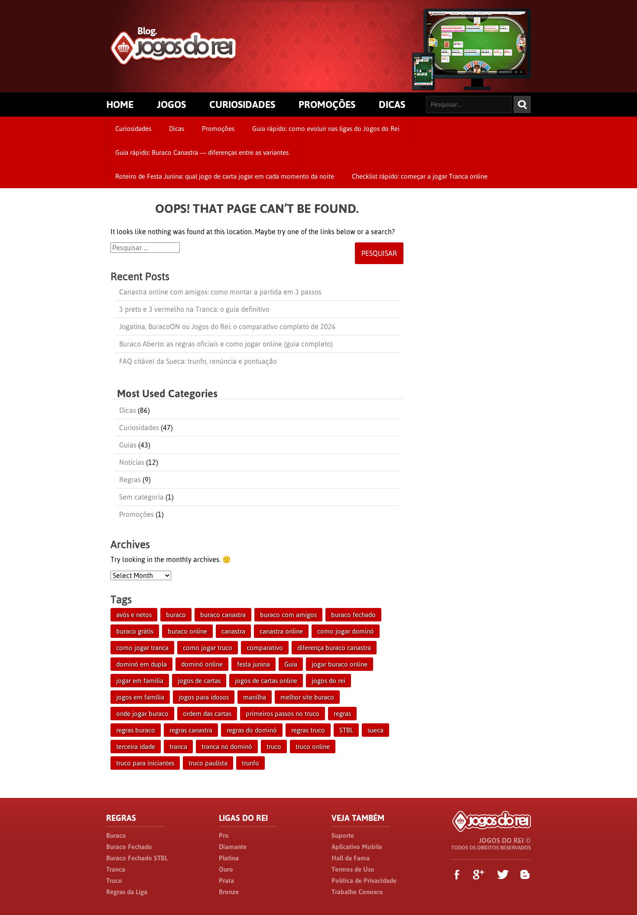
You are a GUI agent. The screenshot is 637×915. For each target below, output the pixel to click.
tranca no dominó (227, 746)
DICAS (392, 104)
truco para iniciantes (145, 763)
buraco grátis (134, 631)
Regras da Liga (126, 891)
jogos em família (140, 697)
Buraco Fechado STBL (137, 858)
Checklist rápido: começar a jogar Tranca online (420, 176)
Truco (114, 880)
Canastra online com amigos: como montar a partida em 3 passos (220, 292)
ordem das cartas (207, 713)
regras (342, 713)
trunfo (250, 763)
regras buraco (135, 730)
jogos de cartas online (266, 680)
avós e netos (134, 614)
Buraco (116, 835)
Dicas (176, 128)
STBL (346, 730)
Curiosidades (133, 128)
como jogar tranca (142, 647)
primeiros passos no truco (282, 713)
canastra (233, 631)
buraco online (187, 631)
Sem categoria (141, 497)
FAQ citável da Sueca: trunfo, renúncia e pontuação (198, 361)
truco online (313, 746)
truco (273, 746)
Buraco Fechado (129, 846)
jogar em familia (139, 680)
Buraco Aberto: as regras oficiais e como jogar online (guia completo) (226, 344)
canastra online (281, 631)
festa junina (253, 664)
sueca (375, 730)
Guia (290, 664)
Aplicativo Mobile (357, 846)
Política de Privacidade (364, 880)
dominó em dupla (141, 664)
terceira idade (135, 746)
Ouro (226, 869)
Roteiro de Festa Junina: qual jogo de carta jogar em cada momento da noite (224, 176)
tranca (178, 746)
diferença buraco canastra (334, 647)
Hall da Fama (351, 858)
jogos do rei (328, 680)
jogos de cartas (199, 680)
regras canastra (190, 730)
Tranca (115, 869)
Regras (130, 480)
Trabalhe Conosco (357, 891)
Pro (224, 835)
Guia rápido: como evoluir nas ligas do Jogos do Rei (326, 128)
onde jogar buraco (142, 713)
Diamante (233, 846)
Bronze (229, 891)
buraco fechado (353, 614)
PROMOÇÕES (327, 104)
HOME (119, 104)
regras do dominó (252, 730)
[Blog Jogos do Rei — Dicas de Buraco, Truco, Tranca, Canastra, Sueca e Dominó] (173, 61)
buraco (176, 614)
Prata (226, 880)
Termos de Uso (353, 869)
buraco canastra (223, 614)
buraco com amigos (288, 614)
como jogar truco (207, 647)
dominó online (202, 664)
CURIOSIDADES (242, 104)
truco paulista (208, 763)
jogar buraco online (339, 664)
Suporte (343, 835)
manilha (254, 697)
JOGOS (171, 104)
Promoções (218, 128)
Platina (229, 858)
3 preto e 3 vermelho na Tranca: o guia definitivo (194, 309)
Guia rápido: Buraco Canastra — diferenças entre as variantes (202, 152)
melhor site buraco (307, 697)
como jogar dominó (345, 631)
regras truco (308, 730)
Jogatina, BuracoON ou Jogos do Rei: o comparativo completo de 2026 (227, 326)
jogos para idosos (204, 697)
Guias (127, 445)
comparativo (265, 647)
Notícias (131, 462)
